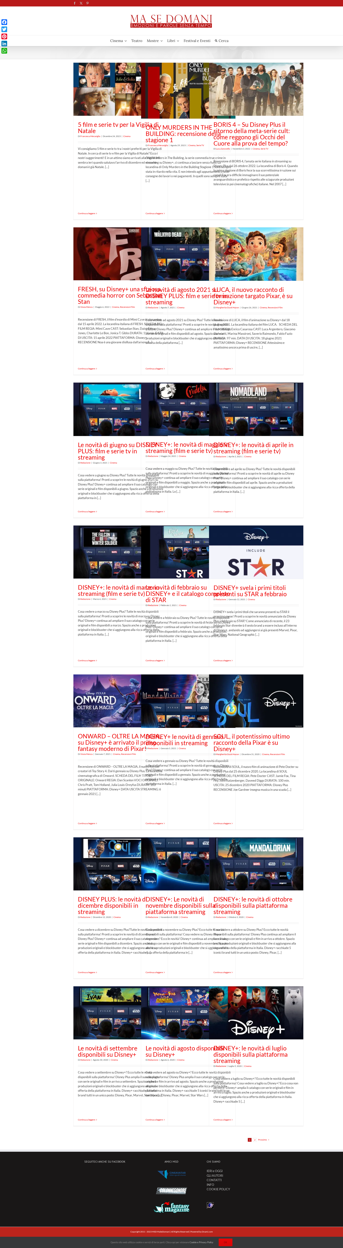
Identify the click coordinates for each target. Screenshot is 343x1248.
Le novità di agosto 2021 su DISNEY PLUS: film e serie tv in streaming (187, 296)
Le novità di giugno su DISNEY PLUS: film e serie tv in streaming (118, 451)
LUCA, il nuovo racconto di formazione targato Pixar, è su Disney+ (253, 296)
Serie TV (200, 145)
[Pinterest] (4, 36)
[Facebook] (4, 22)
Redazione (153, 307)
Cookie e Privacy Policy (201, 1242)
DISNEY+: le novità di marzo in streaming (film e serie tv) (118, 590)
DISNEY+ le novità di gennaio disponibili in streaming (184, 739)
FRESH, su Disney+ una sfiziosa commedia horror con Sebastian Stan (120, 295)
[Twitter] (4, 29)
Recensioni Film (127, 307)
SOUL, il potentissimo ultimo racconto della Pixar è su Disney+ (251, 742)
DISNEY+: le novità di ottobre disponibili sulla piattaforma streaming (252, 905)
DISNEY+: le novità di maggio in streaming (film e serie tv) (187, 447)
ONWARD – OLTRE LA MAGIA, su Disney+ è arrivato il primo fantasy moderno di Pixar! (119, 742)
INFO (210, 1185)
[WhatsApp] (4, 50)
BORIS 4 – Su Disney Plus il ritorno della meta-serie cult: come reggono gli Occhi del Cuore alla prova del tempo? (251, 134)
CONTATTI (214, 1180)
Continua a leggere (86, 213)
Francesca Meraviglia (90, 136)
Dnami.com (207, 1231)
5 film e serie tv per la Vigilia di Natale (118, 127)
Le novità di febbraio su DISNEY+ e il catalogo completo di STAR (188, 593)
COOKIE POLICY (218, 1189)
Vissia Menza (86, 307)
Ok (225, 1242)
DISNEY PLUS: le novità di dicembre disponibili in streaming (112, 905)
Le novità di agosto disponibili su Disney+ (185, 1051)
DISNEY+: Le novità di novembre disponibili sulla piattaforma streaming (180, 905)
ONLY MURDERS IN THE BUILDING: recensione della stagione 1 (183, 133)
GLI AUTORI (215, 1175)
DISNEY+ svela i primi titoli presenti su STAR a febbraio (250, 590)
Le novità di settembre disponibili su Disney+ (107, 1051)
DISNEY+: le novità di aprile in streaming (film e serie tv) (253, 448)
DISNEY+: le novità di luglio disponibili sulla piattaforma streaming (250, 1054)
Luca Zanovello (223, 148)
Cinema (126, 136)
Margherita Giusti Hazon (227, 307)
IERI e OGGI (215, 1171)
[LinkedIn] (4, 43)
